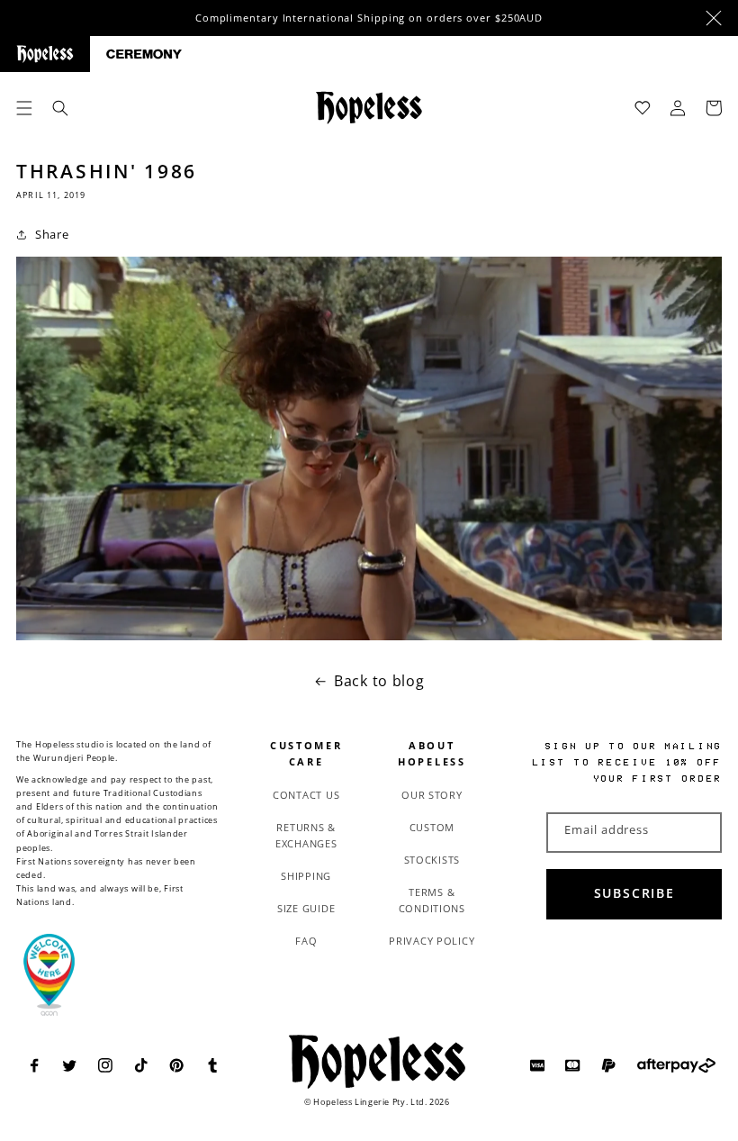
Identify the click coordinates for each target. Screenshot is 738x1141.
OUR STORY (432, 794)
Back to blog (379, 681)
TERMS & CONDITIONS (432, 900)
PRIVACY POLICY (431, 940)
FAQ (306, 940)
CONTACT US (306, 794)
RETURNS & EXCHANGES (306, 835)
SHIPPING (306, 876)
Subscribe (634, 893)
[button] (24, 108)
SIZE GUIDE (306, 908)
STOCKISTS (432, 859)
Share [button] (51, 234)
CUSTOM (432, 827)
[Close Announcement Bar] (714, 18)
